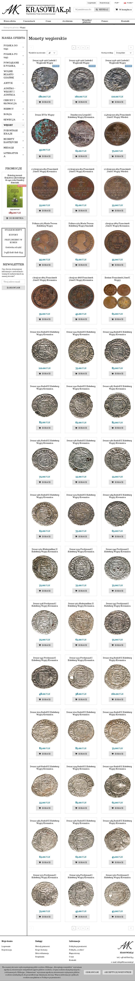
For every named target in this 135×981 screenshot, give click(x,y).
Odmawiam (92, 972)
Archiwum (67, 21)
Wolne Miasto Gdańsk (9, 74)
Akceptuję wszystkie (117, 972)
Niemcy (9, 108)
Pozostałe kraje (11, 132)
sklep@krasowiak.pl (125, 962)
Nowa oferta (10, 21)
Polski (129, 3)
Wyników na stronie (37, 53)
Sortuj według (107, 53)
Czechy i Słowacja (10, 102)
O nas (48, 21)
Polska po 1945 (10, 56)
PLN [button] (116, 3)
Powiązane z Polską (11, 64)
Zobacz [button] (46, 102)
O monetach (29, 21)
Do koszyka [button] (16, 218)
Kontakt (125, 21)
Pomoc (104, 21)
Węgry (8, 125)
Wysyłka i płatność (86, 21)
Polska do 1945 (11, 47)
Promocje (13, 168)
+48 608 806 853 (126, 957)
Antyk (8, 83)
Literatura (11, 155)
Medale (9, 147)
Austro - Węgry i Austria (9, 91)
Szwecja (9, 119)
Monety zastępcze (11, 141)
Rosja (8, 114)
